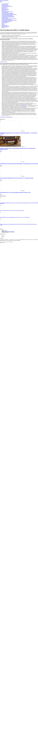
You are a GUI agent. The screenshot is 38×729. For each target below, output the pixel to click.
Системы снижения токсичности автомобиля (9, 18)
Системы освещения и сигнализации (8, 13)
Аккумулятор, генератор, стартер (7, 11)
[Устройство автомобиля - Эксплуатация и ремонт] (4, 0)
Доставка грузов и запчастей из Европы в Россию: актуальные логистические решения (12, 210)
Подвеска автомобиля (5, 9)
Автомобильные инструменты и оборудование (9, 20)
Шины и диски (4, 10)
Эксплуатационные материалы (7, 19)
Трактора (3, 24)
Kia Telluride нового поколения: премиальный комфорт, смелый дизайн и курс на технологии (19, 163)
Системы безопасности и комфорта (7, 12)
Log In (3, 27)
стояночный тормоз (23, 105)
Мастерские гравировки (6, 26)
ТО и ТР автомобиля (5, 3)
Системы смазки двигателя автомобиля (8, 16)
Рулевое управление (5, 8)
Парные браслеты (4, 25)
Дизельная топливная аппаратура (7, 6)
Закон (3, 23)
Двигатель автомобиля (5, 5)
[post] (2, 208)
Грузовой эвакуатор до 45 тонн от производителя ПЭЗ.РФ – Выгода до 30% (15, 192)
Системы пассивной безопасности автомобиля (9, 14)
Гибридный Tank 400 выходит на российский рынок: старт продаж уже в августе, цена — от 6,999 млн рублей (15, 217)
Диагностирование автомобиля (7, 21)
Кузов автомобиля (5, 4)
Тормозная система (5, 17)
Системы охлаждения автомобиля (7, 15)
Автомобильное (4, 22)
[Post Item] (10, 146)
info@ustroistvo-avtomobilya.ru (9, 231)
